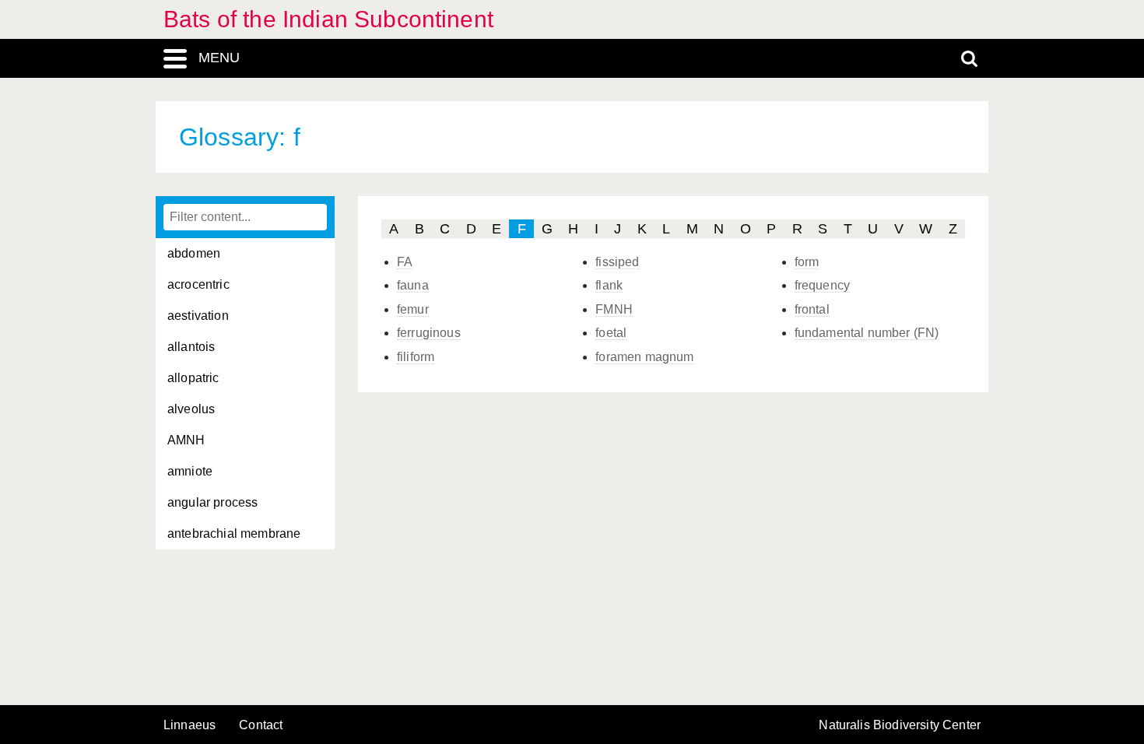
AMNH (186, 440)
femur (413, 309)
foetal (610, 332)
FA (404, 261)
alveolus (191, 409)
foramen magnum (644, 356)
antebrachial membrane (233, 533)
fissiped (617, 261)
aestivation (198, 315)
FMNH (614, 309)
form (807, 261)
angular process (212, 502)
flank (609, 285)
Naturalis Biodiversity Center (900, 725)
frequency (822, 285)
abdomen (193, 253)
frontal (812, 309)
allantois (191, 346)
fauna (413, 285)
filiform (415, 356)
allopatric (193, 377)
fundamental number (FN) (867, 332)
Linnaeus (189, 725)
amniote (189, 471)
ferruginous (429, 332)
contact (260, 725)
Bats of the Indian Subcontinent (328, 19)
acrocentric (198, 284)
